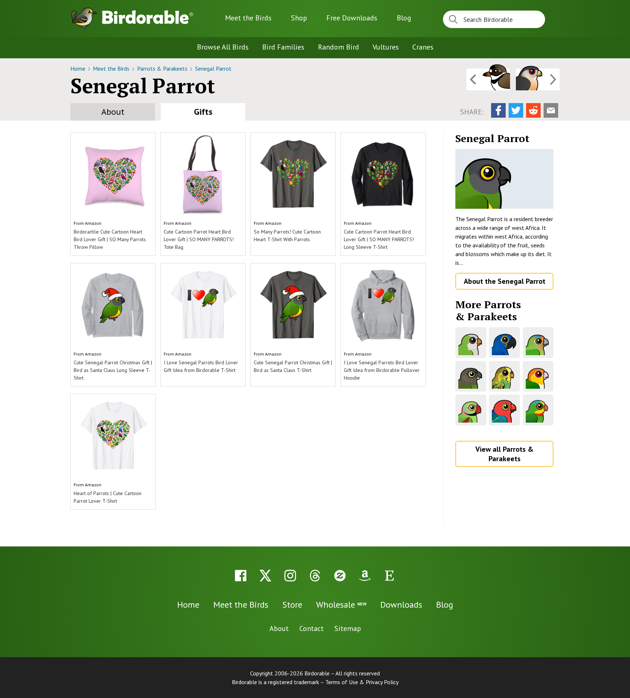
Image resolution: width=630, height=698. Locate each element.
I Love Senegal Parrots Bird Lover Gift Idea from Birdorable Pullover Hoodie (382, 370)
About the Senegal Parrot (504, 281)
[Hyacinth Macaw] (504, 342)
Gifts (203, 111)
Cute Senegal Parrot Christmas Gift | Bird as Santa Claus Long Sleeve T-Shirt (113, 370)
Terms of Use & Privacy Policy (361, 682)
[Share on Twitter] (516, 110)
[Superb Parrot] (538, 410)
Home (78, 68)
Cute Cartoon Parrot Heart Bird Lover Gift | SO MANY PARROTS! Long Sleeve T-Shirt (379, 239)
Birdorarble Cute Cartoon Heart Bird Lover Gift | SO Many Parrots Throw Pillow (110, 239)
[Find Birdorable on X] (265, 575)
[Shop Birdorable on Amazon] (364, 575)
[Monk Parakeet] (470, 342)
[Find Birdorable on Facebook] (240, 575)
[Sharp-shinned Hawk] (538, 79)
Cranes (422, 47)
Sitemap (347, 628)
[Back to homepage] (147, 17)
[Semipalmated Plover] (488, 79)
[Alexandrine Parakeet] (470, 410)
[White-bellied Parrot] (538, 376)
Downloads (351, 18)
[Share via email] (551, 110)
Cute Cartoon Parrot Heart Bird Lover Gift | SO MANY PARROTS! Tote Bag (199, 239)
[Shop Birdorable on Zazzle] (340, 575)
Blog (404, 18)
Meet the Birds (248, 18)
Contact (311, 628)
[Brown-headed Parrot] (470, 376)
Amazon (93, 223)
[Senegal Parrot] (504, 179)
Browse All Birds (223, 47)
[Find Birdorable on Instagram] (290, 575)
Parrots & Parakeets (163, 68)
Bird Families (283, 47)
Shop (299, 18)
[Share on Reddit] (533, 110)
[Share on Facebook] (498, 110)
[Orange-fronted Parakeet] (538, 342)
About (112, 111)
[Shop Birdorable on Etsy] (389, 575)
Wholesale (341, 604)
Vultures (386, 47)
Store (292, 604)
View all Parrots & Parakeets (504, 453)
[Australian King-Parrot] (504, 410)
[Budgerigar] (504, 376)
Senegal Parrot (213, 68)
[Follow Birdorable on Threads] (315, 575)
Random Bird (338, 47)
